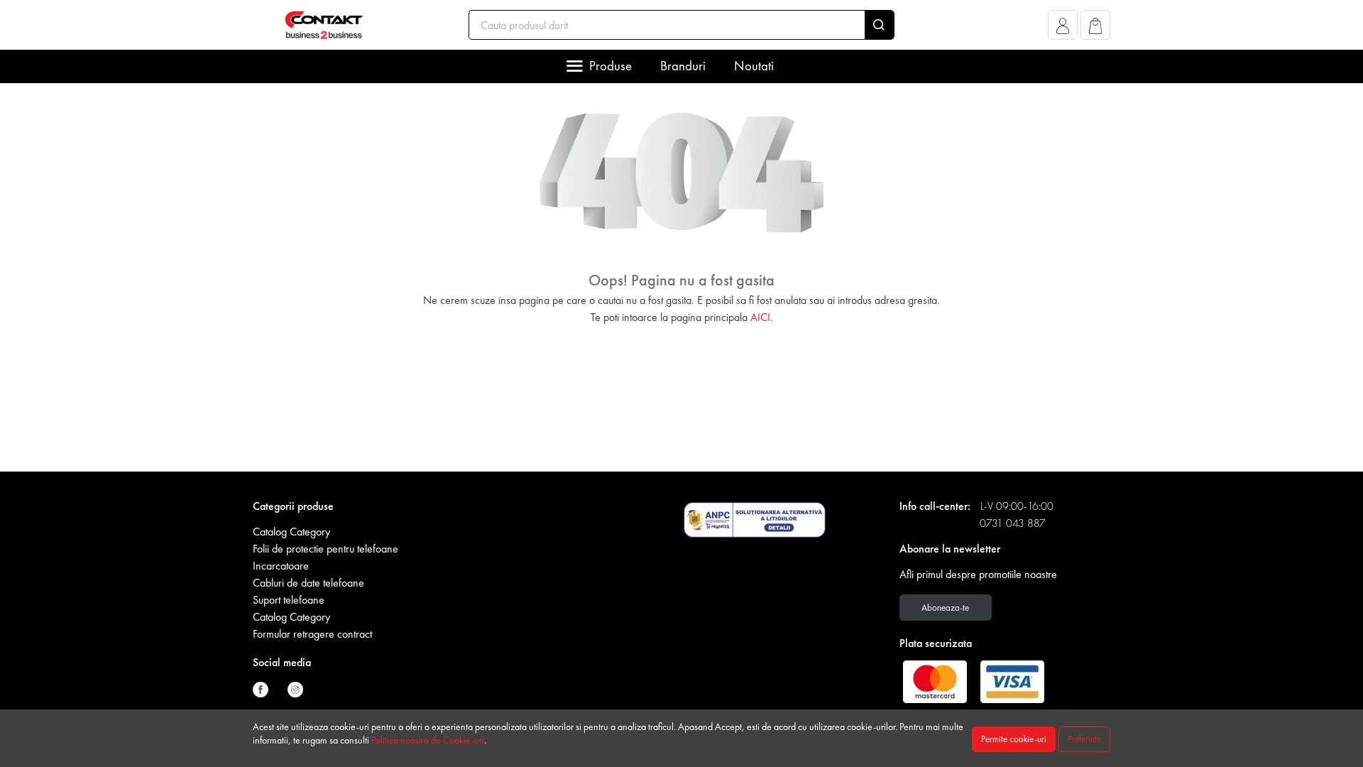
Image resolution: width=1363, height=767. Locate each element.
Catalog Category (291, 531)
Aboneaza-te (945, 608)
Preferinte (1084, 739)
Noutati (754, 66)
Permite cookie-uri (1013, 739)
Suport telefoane (288, 599)
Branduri (683, 66)
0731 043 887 (1013, 523)
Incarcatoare (281, 565)
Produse (610, 66)
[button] (1063, 28)
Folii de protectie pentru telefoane (325, 548)
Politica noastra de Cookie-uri (427, 740)
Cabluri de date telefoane (308, 582)
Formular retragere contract (312, 633)
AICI (760, 317)
